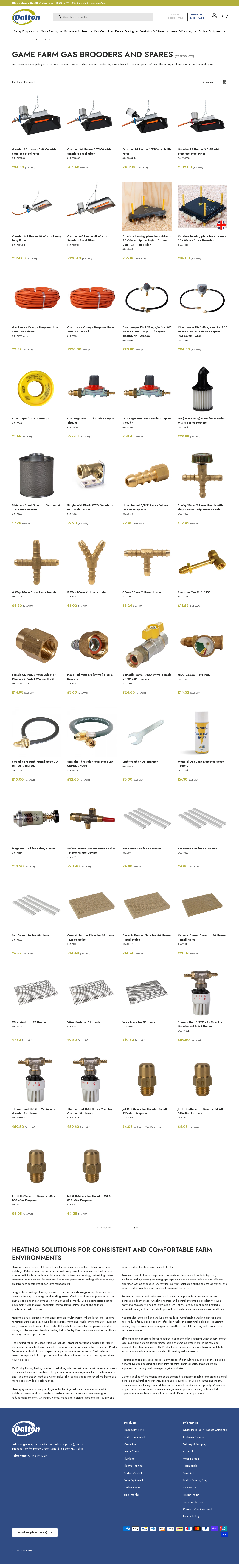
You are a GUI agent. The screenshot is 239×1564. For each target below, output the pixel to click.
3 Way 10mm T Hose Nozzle (141, 592)
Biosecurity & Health (76, 31)
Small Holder (131, 1495)
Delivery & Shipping (195, 1444)
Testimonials (190, 1466)
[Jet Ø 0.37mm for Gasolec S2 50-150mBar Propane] (147, 1079)
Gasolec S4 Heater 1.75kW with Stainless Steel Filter (89, 151)
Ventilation (130, 1444)
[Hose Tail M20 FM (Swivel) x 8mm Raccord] (92, 645)
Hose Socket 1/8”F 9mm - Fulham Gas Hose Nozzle (145, 507)
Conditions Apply (97, 3)
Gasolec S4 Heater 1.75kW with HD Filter (146, 151)
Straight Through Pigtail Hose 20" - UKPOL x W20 (91, 764)
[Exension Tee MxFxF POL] (202, 562)
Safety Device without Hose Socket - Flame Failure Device (91, 850)
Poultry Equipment (24, 31)
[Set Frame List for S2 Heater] (147, 818)
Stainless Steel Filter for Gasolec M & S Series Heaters (36, 507)
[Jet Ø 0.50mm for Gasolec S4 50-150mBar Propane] (202, 1079)
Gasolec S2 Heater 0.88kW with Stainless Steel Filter (34, 151)
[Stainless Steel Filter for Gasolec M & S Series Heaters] (36, 475)
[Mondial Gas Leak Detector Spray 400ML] (202, 732)
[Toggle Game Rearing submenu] (61, 31)
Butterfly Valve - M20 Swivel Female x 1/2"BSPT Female (146, 677)
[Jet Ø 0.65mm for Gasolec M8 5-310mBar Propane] (92, 1166)
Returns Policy (191, 1516)
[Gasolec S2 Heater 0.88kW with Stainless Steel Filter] (36, 119)
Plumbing (129, 1459)
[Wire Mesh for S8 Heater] (147, 992)
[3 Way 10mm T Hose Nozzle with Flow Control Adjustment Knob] (202, 475)
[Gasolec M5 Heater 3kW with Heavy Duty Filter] (36, 206)
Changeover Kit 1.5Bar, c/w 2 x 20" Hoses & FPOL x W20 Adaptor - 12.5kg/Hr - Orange (147, 331)
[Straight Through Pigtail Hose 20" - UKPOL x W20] (92, 732)
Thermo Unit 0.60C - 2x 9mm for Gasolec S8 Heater (89, 1111)
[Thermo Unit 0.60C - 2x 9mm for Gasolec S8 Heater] (92, 1079)
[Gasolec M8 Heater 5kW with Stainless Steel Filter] (92, 206)
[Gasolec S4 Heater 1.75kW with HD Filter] (147, 119)
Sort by (17, 82)
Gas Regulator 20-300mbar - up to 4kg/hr (146, 420)
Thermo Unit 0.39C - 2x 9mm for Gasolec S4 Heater (34, 1111)
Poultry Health (132, 1487)
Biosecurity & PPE (134, 1430)
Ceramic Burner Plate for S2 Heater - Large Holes (91, 937)
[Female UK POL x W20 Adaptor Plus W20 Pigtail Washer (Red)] (36, 645)
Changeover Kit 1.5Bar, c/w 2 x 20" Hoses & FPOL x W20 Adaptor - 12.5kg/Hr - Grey (202, 331)
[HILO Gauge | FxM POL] (202, 645)
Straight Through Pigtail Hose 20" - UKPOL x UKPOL (36, 764)
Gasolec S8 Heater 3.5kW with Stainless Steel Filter (199, 151)
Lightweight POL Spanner (140, 762)
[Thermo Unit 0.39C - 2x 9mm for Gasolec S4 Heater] (36, 1079)
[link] (103, 1227)
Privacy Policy (191, 1495)
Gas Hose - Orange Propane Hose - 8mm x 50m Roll (91, 329)
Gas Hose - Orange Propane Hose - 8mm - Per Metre (36, 329)
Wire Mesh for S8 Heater (139, 1022)
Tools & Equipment (209, 31)
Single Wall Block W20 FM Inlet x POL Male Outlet (90, 507)
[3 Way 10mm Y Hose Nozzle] (92, 562)
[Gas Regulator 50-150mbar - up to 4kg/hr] (92, 388)
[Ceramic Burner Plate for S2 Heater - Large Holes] (92, 905)
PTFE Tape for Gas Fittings (30, 418)
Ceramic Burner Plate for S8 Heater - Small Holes (202, 937)
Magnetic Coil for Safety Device (33, 848)
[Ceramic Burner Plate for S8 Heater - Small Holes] (202, 905)
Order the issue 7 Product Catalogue (205, 1430)
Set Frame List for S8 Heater (31, 935)
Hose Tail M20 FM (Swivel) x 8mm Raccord (90, 677)
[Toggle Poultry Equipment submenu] (37, 31)
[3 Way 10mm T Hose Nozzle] (147, 562)
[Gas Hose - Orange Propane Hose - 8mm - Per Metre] (36, 297)
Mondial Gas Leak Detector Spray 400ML (201, 764)
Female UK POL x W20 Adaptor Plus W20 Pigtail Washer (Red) (33, 677)
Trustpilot (188, 1473)
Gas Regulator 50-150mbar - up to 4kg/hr (91, 420)
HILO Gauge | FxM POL (194, 675)
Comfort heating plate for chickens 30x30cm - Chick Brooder (202, 238)
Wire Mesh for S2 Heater (29, 1022)
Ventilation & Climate (152, 31)
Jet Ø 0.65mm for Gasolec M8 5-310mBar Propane (89, 1198)
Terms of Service (193, 1502)
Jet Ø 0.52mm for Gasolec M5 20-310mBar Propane (35, 1198)
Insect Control (132, 1451)
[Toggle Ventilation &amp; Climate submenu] (167, 31)
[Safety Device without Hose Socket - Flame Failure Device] (92, 818)
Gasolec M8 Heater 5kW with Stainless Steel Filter (87, 238)
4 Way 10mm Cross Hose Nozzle (34, 592)
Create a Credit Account (197, 1509)
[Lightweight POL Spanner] (147, 732)
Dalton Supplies (26, 1550)
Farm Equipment (133, 1480)
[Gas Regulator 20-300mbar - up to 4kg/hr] (147, 388)
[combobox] (103, 17)
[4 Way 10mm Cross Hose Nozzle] (36, 562)
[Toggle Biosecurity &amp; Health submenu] (91, 31)
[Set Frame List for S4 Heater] (202, 818)
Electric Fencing (124, 31)
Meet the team (191, 1459)
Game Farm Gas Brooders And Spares (38, 39)
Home (14, 39)
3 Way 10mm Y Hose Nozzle (86, 592)
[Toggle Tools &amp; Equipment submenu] (224, 31)
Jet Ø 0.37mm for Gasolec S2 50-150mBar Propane (145, 1111)
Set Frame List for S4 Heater (197, 848)
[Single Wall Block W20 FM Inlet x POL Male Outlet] (92, 475)
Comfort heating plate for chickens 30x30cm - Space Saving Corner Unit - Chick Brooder (146, 240)
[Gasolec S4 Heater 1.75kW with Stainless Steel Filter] (92, 119)
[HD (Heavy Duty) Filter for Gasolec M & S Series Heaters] (202, 388)
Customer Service (193, 1437)
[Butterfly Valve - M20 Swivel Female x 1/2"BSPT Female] (147, 645)
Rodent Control (133, 1473)
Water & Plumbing (181, 31)
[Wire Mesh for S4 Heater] (92, 992)
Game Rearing (49, 31)
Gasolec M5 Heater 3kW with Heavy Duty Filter (36, 238)
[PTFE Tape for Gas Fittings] (36, 388)
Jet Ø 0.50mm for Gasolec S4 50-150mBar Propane (201, 1111)
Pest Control (101, 31)
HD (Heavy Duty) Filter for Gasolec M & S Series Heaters (201, 420)
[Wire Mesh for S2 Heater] (36, 992)
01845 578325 (37, 1456)
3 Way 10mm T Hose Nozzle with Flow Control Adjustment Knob (200, 507)
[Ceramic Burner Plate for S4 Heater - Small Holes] (147, 905)
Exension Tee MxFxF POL (195, 592)
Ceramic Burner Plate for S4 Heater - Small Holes (146, 937)
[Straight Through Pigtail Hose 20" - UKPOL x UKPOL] (36, 732)
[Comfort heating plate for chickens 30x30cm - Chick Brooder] (202, 206)
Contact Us (189, 1487)
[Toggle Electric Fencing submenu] (137, 31)
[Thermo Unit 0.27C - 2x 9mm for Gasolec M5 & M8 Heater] (202, 992)
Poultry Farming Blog (195, 1480)
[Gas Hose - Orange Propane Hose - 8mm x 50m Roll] (92, 297)
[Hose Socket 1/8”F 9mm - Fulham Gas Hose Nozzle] (147, 475)
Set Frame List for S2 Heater (141, 848)
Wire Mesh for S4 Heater (84, 1022)
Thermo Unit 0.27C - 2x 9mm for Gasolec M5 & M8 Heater (200, 1024)
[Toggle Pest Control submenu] (112, 31)
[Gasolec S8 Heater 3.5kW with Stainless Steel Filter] (202, 119)
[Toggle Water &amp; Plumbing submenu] (195, 31)
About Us (188, 1451)
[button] (225, 16)
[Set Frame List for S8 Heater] (36, 905)
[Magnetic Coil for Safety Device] (36, 818)
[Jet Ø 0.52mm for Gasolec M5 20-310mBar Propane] (36, 1166)
